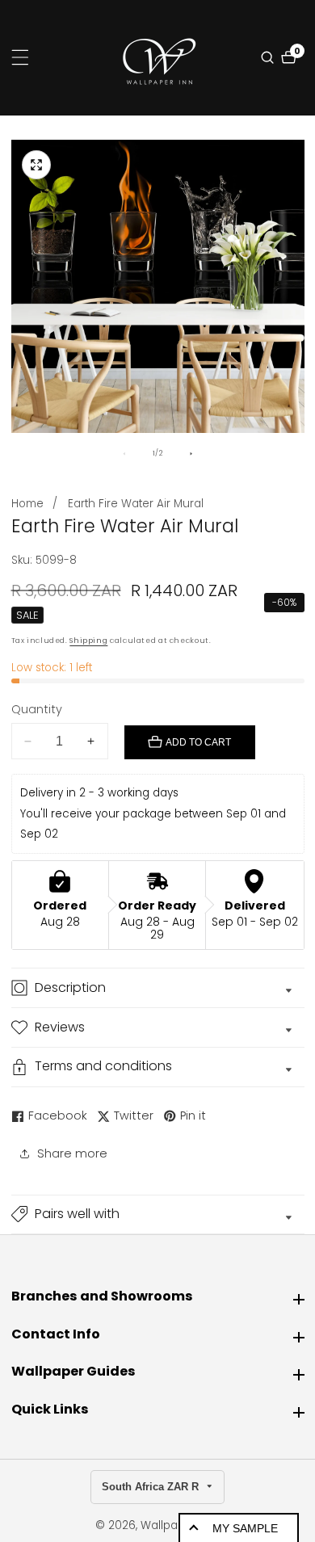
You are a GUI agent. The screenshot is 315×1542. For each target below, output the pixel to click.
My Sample (245, 1528)
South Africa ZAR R (152, 1487)
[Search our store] (269, 57)
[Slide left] (123, 454)
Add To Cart (198, 742)
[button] (157, 1214)
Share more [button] (72, 1153)
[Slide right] (191, 454)
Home (27, 503)
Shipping (88, 640)
